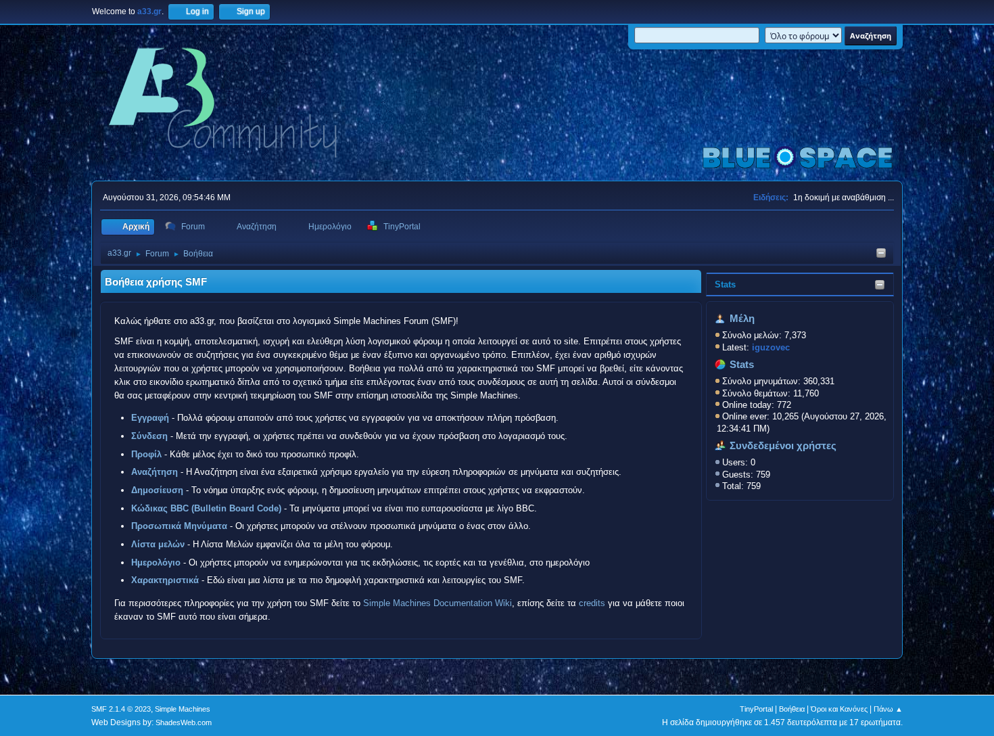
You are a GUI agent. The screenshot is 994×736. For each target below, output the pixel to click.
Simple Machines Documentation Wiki (437, 603)
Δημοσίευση (157, 490)
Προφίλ (146, 454)
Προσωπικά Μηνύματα (179, 526)
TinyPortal (756, 709)
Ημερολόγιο (156, 562)
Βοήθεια (792, 709)
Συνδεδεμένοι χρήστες (783, 445)
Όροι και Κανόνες (839, 709)
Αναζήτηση (154, 472)
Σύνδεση (149, 436)
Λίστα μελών (158, 544)
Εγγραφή (150, 418)
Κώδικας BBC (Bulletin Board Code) (206, 508)
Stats (725, 284)
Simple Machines (182, 709)
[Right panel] (881, 254)
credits (592, 603)
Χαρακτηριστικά (165, 580)
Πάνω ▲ (888, 709)
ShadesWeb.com (184, 722)
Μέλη (742, 318)
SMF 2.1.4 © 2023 (121, 709)
